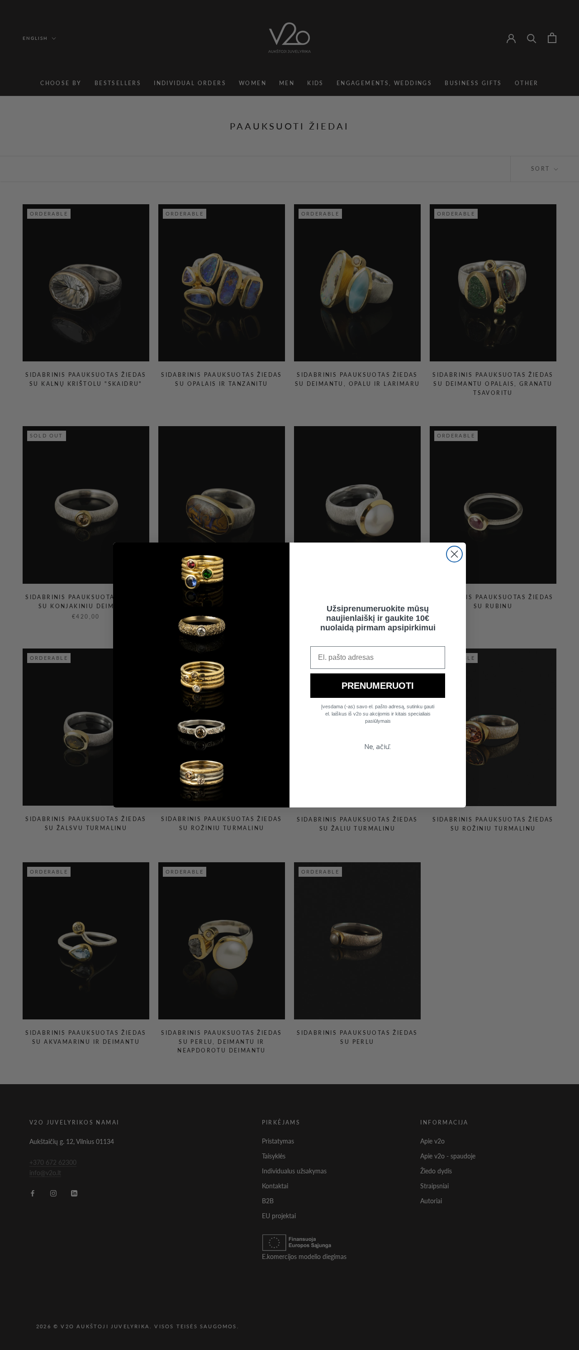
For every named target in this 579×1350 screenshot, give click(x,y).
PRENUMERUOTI (378, 686)
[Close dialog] (454, 554)
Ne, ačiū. (378, 746)
